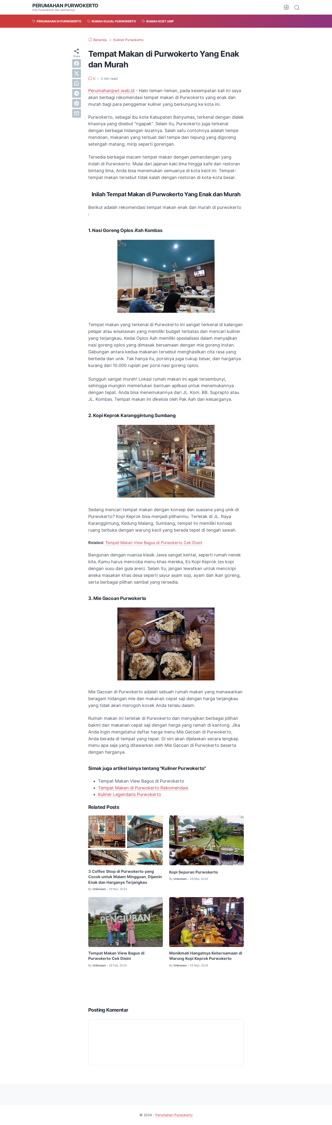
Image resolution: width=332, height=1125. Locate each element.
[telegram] (76, 93)
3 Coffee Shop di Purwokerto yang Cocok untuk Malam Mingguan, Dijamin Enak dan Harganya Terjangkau (125, 877)
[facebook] (76, 63)
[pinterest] (76, 103)
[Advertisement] (176, 987)
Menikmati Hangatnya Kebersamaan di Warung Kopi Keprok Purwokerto (205, 956)
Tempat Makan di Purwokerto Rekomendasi (143, 787)
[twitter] (76, 73)
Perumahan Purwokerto (65, 6)
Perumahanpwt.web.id (111, 90)
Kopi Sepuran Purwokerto (193, 872)
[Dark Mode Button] (286, 7)
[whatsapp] (76, 83)
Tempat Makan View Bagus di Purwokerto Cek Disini (153, 542)
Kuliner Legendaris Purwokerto (129, 794)
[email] (76, 113)
